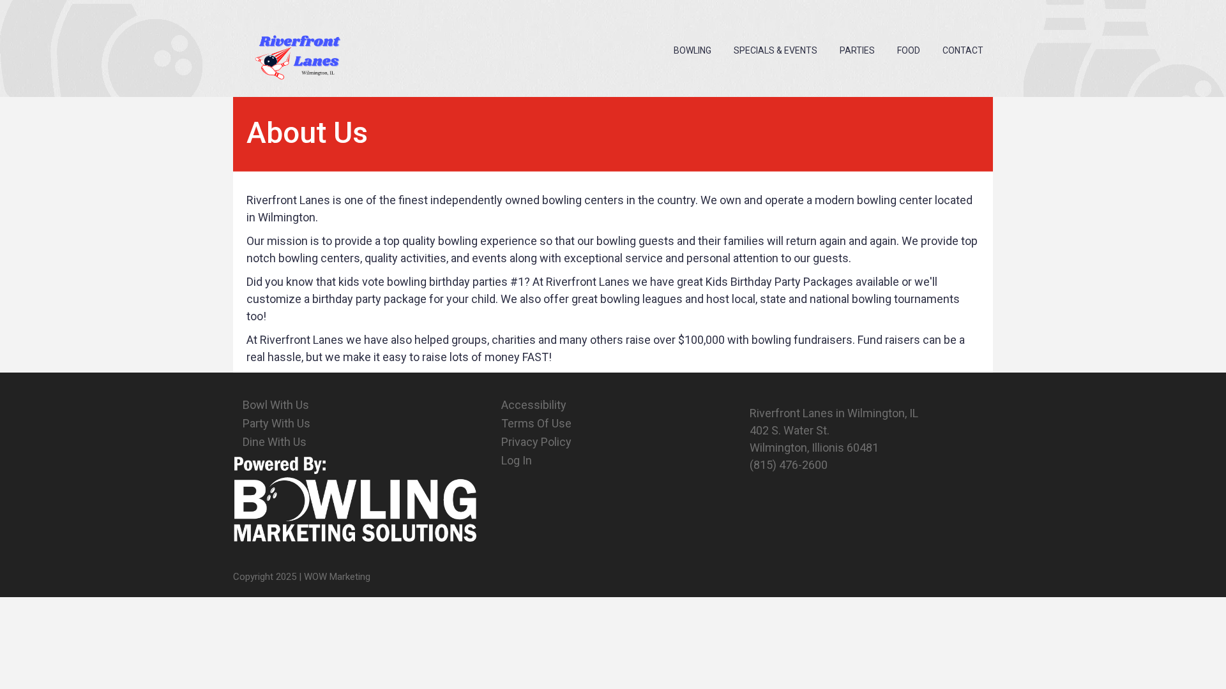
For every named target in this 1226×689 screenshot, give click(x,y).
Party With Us (276, 423)
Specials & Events (775, 50)
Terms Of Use (536, 423)
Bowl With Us (276, 404)
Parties (857, 50)
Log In (516, 460)
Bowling (692, 50)
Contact (962, 50)
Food (908, 50)
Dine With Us (274, 441)
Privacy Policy (536, 441)
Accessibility (533, 404)
